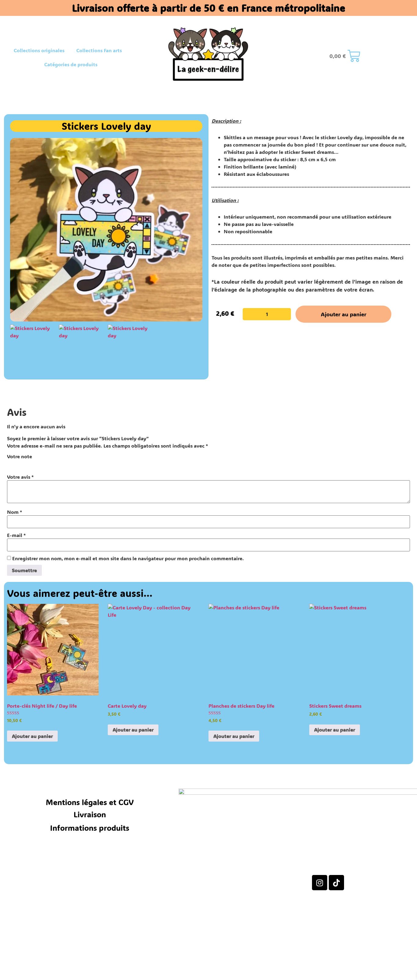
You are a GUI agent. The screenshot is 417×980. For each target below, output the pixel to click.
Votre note (19, 456)
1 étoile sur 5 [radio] (10, 463)
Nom (14, 512)
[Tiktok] (336, 882)
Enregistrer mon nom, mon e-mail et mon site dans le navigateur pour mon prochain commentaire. (128, 558)
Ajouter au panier (343, 314)
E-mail (16, 535)
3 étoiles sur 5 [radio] (27, 463)
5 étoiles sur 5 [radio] (45, 463)
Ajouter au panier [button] (32, 736)
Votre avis (20, 476)
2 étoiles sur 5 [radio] (19, 463)
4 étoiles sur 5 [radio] (36, 463)
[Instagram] (319, 882)
